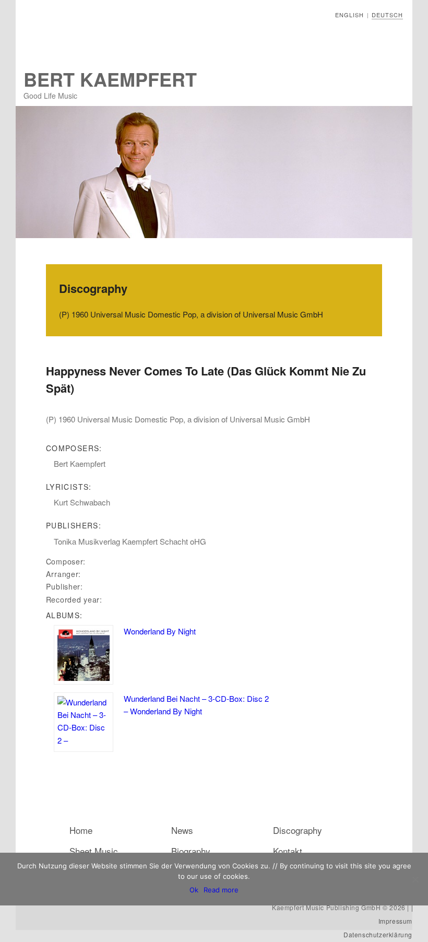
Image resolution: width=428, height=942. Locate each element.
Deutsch (387, 14)
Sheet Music (93, 850)
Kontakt (287, 850)
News (182, 830)
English (349, 14)
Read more (221, 890)
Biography (190, 850)
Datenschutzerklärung (377, 934)
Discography (297, 830)
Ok (193, 890)
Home (80, 830)
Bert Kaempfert (110, 78)
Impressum (395, 920)
